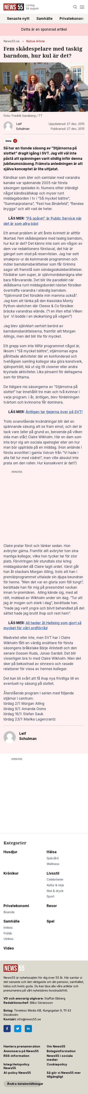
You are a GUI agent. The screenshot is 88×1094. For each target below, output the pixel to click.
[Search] (75, 7)
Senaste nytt (18, 19)
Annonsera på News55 (21, 1051)
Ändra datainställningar (24, 1084)
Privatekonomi (16, 906)
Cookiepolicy (57, 1064)
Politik (7, 933)
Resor (52, 906)
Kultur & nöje (55, 885)
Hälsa (51, 852)
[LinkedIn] (28, 1028)
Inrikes (8, 927)
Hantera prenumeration (21, 1046)
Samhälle (44, 19)
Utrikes (8, 939)
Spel (50, 921)
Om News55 (56, 1046)
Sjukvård (53, 858)
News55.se (11, 41)
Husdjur (10, 852)
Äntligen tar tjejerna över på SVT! (54, 412)
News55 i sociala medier (60, 1058)
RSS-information (16, 1056)
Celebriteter (55, 879)
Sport (50, 896)
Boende (9, 912)
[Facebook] (7, 1028)
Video (8, 948)
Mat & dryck (55, 891)
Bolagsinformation (61, 1051)
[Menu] (82, 7)
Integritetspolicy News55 (16, 1066)
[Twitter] (17, 1028)
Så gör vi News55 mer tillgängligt (64, 1074)
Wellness (53, 864)
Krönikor (11, 873)
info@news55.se (29, 1019)
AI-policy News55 (17, 1073)
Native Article (35, 41)
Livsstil (53, 873)
